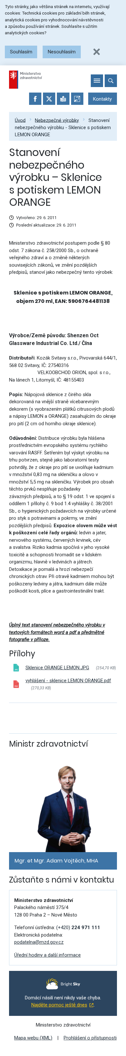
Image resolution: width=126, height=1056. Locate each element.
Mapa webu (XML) (33, 1038)
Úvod (20, 120)
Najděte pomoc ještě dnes (59, 1005)
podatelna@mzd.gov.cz (39, 942)
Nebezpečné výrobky (57, 120)
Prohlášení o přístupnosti (90, 1038)
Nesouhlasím (62, 52)
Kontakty (102, 99)
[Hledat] (111, 80)
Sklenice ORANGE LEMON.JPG (57, 668)
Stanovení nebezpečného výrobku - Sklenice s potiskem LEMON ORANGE (63, 127)
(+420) (78, 927)
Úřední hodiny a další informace (47, 955)
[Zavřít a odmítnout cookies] (96, 51)
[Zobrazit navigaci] (97, 80)
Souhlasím (21, 52)
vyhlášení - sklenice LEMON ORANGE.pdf (68, 681)
